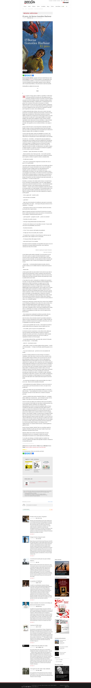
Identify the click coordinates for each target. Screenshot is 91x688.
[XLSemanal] (65, 2)
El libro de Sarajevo (63, 652)
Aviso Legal (39, 685)
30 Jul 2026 (61, 649)
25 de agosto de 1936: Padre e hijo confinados (40, 668)
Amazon (34, 447)
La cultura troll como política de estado (38, 645)
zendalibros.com (28, 479)
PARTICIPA (58, 0)
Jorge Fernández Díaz (39, 647)
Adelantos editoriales (30, 13)
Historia (33, 6)
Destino (30, 79)
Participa (52, 685)
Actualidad (43, 6)
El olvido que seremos (46, 469)
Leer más (31, 534)
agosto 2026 (58, 659)
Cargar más (38, 680)
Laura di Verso (38, 626)
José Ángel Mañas (39, 670)
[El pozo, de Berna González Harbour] (38, 47)
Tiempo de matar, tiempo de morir (37, 537)
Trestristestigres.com (35, 685)
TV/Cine (52, 6)
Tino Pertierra (38, 538)
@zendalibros (45, 481)
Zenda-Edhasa (58, 6)
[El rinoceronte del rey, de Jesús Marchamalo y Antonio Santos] (37, 465)
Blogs (48, 6)
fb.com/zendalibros (32, 482)
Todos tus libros (29, 447)
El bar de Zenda (62, 653)
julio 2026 (58, 661)
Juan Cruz (37, 562)
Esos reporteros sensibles (64, 646)
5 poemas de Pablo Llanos (36, 625)
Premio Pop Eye (66, 685)
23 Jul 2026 (61, 654)
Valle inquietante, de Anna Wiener (28, 470)
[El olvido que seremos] (46, 465)
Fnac (38, 447)
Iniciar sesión (50, 501)
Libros (38, 6)
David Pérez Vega (39, 518)
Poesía (29, 6)
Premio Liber (62, 685)
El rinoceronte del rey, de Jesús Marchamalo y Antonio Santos (37, 470)
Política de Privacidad (45, 685)
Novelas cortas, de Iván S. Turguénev (38, 516)
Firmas (25, 6)
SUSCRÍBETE (55, 0)
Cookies (49, 685)
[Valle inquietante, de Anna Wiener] (28, 465)
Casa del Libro (43, 447)
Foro (62, 6)
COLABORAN (50, 0)
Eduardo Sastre (38, 582)
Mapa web (54, 685)
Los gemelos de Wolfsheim (36, 581)
